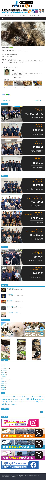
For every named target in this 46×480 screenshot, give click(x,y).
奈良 (35, 399)
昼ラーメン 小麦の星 (7, 87)
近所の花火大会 (10, 294)
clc (1, 396)
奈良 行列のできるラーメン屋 (12, 312)
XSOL (14, 396)
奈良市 (38, 399)
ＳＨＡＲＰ (15, 404)
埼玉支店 (3, 372)
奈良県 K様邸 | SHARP (17, 87)
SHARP (10, 396)
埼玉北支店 (3, 370)
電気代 (12, 404)
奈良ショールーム (19, 85)
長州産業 (8, 404)
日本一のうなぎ (10, 300)
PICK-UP (3, 363)
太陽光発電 (30, 399)
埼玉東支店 (3, 374)
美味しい (37, 402)
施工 (4, 402)
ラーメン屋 (37, 396)
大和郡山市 (17, 399)
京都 (4, 399)
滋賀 (21, 402)
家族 (43, 399)
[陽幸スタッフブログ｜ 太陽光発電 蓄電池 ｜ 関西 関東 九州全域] (2, 18)
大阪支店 (3, 378)
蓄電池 (3, 404)
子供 (40, 399)
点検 (23, 401)
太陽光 (23, 399)
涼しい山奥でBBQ (10, 288)
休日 (7, 399)
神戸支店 (3, 387)
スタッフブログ (5, 47)
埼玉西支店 (3, 376)
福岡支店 (3, 389)
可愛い (12, 399)
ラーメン (32, 396)
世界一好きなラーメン (27, 87)
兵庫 (9, 399)
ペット (28, 396)
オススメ (20, 396)
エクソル (16, 396)
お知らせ (3, 365)
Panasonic (5, 396)
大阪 (20, 399)
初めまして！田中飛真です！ (12, 306)
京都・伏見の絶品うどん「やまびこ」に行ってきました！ (37, 88)
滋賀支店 (10, 47)
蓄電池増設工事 (5, 100)
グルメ (24, 396)
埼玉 (14, 399)
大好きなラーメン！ (39, 100)
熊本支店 (3, 385)
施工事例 (3, 381)
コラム (2, 366)
